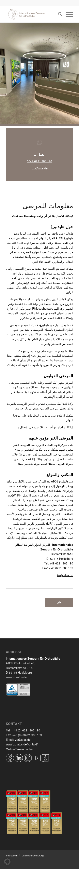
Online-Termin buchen (20, 749)
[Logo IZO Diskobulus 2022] (33, 14)
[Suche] (58, 14)
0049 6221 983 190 (39, 161)
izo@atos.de (40, 168)
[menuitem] (58, 14)
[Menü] (67, 14)
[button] (7, 861)
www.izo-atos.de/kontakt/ (22, 744)
